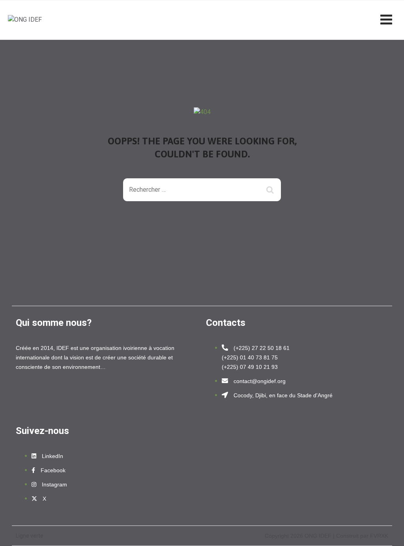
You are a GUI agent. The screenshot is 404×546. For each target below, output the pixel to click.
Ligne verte (29, 536)
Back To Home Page (196, 230)
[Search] (271, 190)
